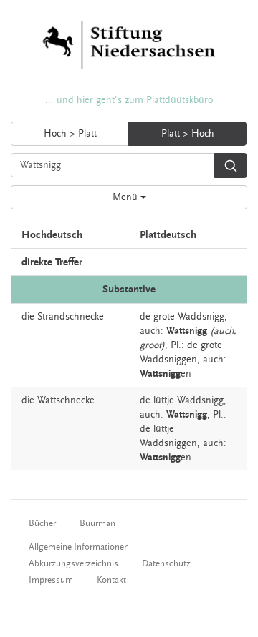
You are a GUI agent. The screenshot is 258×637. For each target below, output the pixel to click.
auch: (151, 331)
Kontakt (111, 580)
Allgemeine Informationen (79, 547)
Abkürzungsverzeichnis (73, 563)
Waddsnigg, (202, 316)
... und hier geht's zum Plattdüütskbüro (129, 100)
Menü (126, 197)
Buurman (97, 523)
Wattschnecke (66, 400)
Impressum (51, 580)
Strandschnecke (70, 316)
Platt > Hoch (187, 133)
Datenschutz (166, 563)
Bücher (42, 523)
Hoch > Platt (70, 133)
